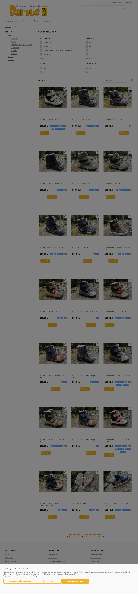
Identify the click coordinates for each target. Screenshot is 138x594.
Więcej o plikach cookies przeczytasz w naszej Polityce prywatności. (25, 576)
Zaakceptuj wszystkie (75, 581)
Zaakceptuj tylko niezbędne (20, 581)
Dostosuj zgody (49, 581)
